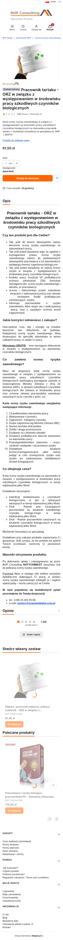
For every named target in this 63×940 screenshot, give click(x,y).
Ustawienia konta (12, 900)
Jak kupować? (10, 867)
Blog (5, 917)
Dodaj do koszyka (28, 178)
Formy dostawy (11, 844)
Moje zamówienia (12, 894)
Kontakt (7, 927)
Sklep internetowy (28, 936)
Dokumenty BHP (23, 38)
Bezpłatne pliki (10, 920)
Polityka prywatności (14, 874)
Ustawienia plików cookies (17, 924)
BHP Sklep (7, 38)
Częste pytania (11, 871)
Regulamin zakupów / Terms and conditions (26, 877)
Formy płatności (11, 847)
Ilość (5, 157)
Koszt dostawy (10, 851)
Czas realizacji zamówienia (17, 841)
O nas (6, 914)
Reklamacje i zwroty (13, 854)
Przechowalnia (10, 897)
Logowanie (8, 891)
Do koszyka (14, 724)
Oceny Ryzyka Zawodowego (48, 38)
